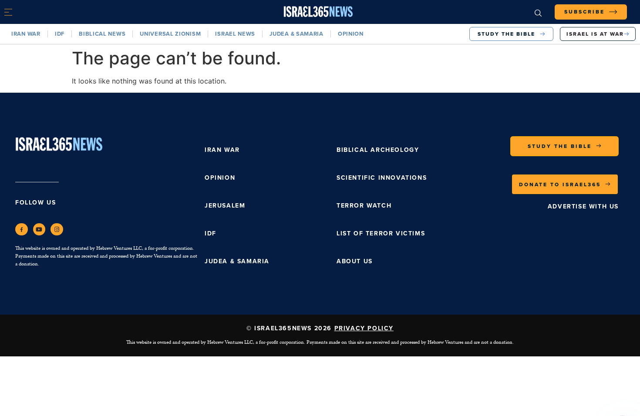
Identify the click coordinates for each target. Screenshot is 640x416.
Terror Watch (364, 205)
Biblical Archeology (378, 149)
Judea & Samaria (296, 34)
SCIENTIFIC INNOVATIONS (382, 177)
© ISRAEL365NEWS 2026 (320, 328)
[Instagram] (57, 229)
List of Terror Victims (381, 233)
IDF (59, 34)
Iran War (25, 34)
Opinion (351, 34)
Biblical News (102, 34)
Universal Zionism (170, 34)
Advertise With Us (583, 206)
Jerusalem (225, 205)
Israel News (235, 34)
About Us (355, 261)
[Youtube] (39, 229)
